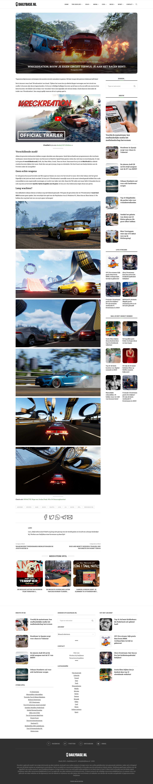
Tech (76, 683)
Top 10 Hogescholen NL (34, 728)
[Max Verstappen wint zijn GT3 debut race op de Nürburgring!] (112, 236)
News (111, 4)
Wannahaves (76, 686)
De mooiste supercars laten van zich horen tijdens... (58, 590)
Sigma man (34, 731)
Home (66, 4)
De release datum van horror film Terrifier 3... (29, 590)
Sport (120, 4)
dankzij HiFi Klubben (64, 145)
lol (66, 507)
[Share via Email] (69, 517)
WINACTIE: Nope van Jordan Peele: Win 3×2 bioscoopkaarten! (44, 499)
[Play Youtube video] (58, 119)
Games (76, 696)
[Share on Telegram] (63, 517)
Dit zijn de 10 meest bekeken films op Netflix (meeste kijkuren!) (129, 369)
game (36, 507)
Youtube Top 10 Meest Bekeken (34, 697)
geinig (44, 507)
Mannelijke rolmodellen (34, 694)
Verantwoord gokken (76, 658)
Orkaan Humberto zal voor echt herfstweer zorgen (128, 183)
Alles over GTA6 (34, 713)
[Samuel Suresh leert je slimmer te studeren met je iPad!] (86, 573)
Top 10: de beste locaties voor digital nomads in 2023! (112, 368)
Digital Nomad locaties (34, 710)
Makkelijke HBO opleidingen (34, 726)
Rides (76, 702)
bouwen (28, 507)
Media (95, 4)
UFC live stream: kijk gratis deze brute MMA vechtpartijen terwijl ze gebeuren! (113, 275)
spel (79, 507)
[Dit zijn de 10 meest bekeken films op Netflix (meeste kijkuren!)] (130, 355)
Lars (30, 528)
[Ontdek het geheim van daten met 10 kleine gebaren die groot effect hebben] (112, 219)
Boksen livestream (34, 700)
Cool (103, 4)
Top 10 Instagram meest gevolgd (34, 705)
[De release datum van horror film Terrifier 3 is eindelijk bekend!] (30, 573)
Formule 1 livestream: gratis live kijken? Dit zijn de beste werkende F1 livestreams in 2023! (113, 304)
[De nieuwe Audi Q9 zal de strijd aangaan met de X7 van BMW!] (112, 169)
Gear (87, 4)
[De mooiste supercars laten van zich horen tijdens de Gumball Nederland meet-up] (58, 573)
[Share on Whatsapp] (57, 517)
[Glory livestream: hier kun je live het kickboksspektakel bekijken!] (130, 262)
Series (76, 694)
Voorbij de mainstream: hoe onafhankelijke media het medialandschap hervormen (118, 137)
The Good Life (76, 4)
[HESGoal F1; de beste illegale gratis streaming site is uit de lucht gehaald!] (130, 289)
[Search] (136, 4)
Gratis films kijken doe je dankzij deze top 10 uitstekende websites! (112, 342)
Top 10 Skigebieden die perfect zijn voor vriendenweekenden (128, 200)
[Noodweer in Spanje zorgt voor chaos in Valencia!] (112, 152)
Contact (129, 4)
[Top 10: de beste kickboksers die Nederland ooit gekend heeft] (106, 624)
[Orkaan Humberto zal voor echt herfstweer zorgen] (112, 186)
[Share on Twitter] (51, 517)
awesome (20, 507)
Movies (76, 691)
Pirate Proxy (34, 718)
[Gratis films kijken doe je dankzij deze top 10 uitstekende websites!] (113, 328)
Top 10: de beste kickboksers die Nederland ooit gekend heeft (125, 621)
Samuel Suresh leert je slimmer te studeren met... (86, 590)
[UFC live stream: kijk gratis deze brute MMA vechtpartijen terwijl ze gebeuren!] (113, 262)
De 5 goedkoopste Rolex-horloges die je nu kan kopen (130, 341)
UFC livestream (34, 702)
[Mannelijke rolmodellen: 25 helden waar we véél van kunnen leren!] (113, 382)
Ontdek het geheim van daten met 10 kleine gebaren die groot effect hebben (127, 218)
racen (72, 507)
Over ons (76, 653)
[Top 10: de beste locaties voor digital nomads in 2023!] (113, 355)
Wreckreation (88, 507)
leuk (59, 507)
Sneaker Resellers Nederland (34, 708)
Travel (76, 678)
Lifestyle (76, 675)
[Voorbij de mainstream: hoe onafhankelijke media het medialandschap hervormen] (121, 116)
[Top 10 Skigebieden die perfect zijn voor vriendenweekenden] (112, 203)
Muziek (76, 699)
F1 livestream (34, 692)
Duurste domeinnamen (34, 721)
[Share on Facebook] (45, 517)
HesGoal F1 (34, 723)
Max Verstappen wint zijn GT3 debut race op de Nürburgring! (128, 234)
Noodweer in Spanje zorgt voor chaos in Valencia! (128, 149)
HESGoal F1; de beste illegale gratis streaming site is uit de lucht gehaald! (129, 303)
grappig (51, 507)
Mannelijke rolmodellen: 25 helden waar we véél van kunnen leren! (113, 396)
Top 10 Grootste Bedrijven (34, 715)
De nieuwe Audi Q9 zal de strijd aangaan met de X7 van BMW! (128, 166)
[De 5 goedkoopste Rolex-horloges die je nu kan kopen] (130, 328)
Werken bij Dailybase (76, 655)
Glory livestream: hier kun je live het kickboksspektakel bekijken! (129, 275)
